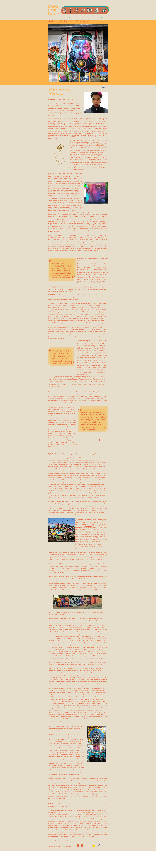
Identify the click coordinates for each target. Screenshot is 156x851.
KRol (68, 677)
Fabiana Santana (70, 618)
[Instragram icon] (78, 845)
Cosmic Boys (88, 526)
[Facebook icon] (81, 845)
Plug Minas (95, 128)
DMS (65, 677)
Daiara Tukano (74, 699)
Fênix (83, 618)
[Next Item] (104, 48)
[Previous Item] (51, 48)
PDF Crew (72, 712)
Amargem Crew (94, 612)
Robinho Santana (53, 701)
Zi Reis (77, 618)
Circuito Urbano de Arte (86, 522)
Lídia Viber (54, 108)
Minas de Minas (94, 710)
